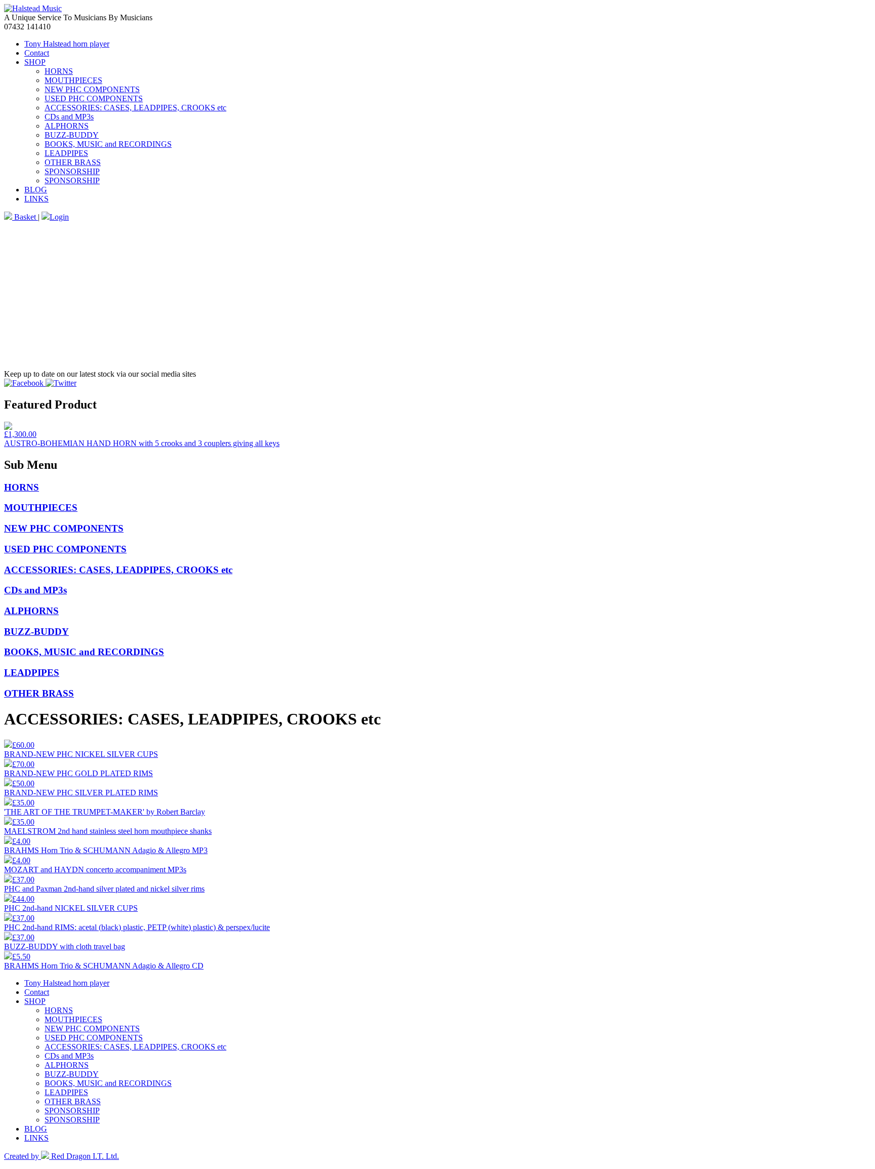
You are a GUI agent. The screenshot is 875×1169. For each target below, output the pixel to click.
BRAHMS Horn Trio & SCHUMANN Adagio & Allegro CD (104, 965)
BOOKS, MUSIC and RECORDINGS (108, 144)
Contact (36, 53)
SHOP (35, 62)
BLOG (35, 189)
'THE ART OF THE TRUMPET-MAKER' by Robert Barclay (104, 812)
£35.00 (23, 802)
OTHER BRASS (73, 162)
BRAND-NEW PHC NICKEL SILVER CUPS (81, 754)
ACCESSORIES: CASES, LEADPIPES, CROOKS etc (135, 107)
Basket (25, 217)
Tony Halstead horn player (66, 43)
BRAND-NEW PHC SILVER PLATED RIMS (81, 792)
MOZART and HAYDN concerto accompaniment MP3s (95, 869)
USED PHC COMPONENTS (94, 98)
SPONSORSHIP (72, 171)
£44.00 (23, 899)
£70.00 (23, 764)
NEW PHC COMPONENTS (92, 89)
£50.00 (23, 783)
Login (59, 217)
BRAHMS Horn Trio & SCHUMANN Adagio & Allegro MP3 (106, 850)
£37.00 (23, 879)
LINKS (36, 198)
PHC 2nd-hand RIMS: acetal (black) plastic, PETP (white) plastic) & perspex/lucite (137, 927)
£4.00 (21, 841)
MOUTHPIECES (73, 80)
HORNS (59, 71)
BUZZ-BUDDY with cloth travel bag (64, 946)
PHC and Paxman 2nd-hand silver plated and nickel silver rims (104, 888)
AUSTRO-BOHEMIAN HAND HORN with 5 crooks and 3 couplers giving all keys (142, 443)
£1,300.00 (20, 434)
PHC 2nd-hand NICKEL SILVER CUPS (71, 908)
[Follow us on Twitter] (61, 383)
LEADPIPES (66, 153)
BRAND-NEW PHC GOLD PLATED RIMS (78, 773)
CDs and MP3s (69, 116)
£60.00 (23, 745)
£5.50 (21, 956)
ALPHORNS (67, 126)
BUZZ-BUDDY (72, 135)
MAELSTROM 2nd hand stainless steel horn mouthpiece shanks (108, 831)
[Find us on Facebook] (25, 383)
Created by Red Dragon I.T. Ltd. (61, 1156)
